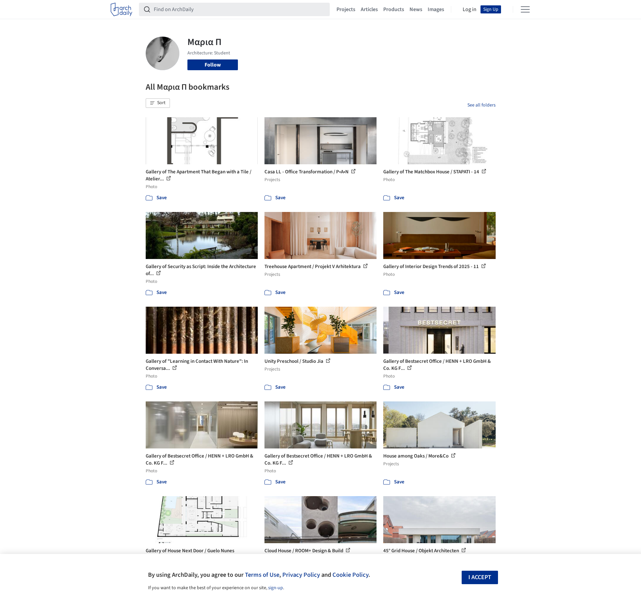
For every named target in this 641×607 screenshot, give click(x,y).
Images (436, 9)
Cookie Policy (350, 574)
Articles (369, 9)
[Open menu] (525, 9)
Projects (345, 9)
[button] (158, 103)
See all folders (481, 105)
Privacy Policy (301, 574)
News (415, 9)
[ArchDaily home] (121, 9)
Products (393, 9)
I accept (479, 577)
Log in (469, 9)
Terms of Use (262, 574)
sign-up (275, 587)
